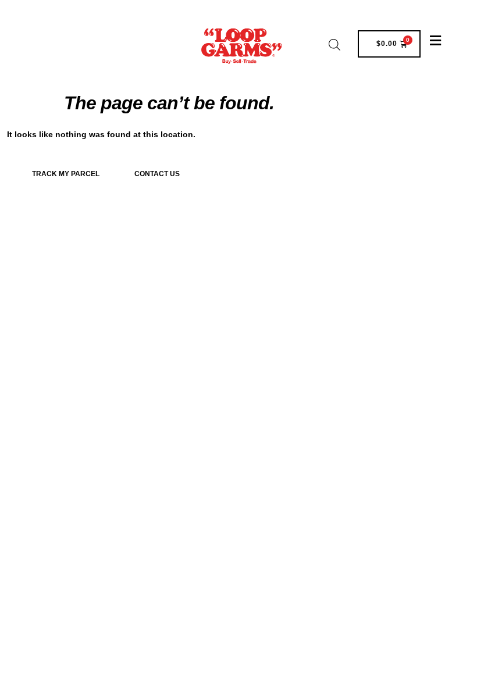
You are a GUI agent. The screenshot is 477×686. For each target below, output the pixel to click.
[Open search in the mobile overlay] (334, 44)
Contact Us (157, 174)
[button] (435, 41)
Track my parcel (65, 174)
